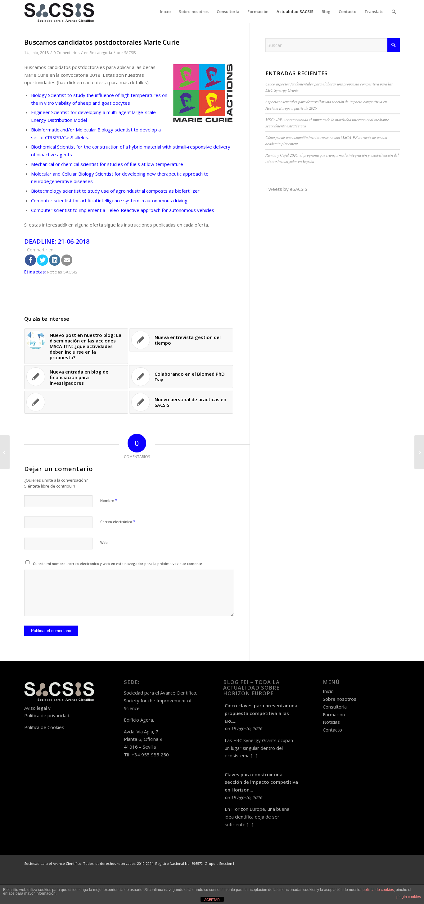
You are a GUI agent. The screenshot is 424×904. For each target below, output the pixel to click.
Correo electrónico (117, 521)
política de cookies (378, 890)
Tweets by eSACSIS (286, 189)
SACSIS (130, 52)
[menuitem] (165, 11)
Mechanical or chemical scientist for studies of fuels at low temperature (107, 164)
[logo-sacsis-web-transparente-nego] (59, 11)
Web (104, 542)
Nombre (108, 500)
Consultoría (335, 707)
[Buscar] (394, 11)
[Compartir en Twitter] (42, 260)
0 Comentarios (66, 52)
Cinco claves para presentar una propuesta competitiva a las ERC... (261, 713)
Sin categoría (100, 52)
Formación (334, 714)
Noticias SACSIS (62, 272)
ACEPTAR (212, 900)
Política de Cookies (44, 727)
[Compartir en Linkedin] (54, 260)
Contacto (332, 730)
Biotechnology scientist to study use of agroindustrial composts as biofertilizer (115, 191)
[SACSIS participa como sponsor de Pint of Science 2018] (5, 452)
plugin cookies (408, 897)
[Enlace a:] (76, 402)
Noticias (331, 722)
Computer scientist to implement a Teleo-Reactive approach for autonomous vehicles (122, 210)
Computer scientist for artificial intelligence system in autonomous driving (109, 200)
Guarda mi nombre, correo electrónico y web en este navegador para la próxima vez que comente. (118, 563)
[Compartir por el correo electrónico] (66, 260)
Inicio (328, 691)
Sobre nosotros (339, 699)
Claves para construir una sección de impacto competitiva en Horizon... (261, 782)
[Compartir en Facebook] (30, 260)
